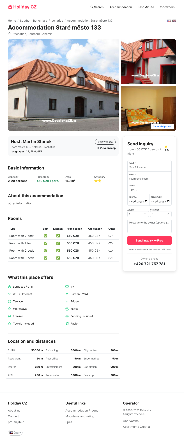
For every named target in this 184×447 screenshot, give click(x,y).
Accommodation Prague (81, 410)
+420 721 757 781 (149, 264)
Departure (156, 197)
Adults (131, 210)
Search (98, 7)
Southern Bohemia (32, 20)
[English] (174, 20)
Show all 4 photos (162, 126)
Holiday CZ (24, 7)
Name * (132, 163)
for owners (167, 7)
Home (12, 20)
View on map (107, 147)
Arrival (133, 197)
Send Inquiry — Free (149, 240)
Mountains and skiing (79, 416)
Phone (132, 186)
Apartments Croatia (136, 426)
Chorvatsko (131, 421)
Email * (132, 174)
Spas (68, 422)
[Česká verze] (169, 20)
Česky (17, 432)
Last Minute (146, 7)
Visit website (105, 141)
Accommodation (120, 7)
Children (154, 210)
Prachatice (56, 20)
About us (14, 410)
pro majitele (16, 422)
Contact (13, 416)
